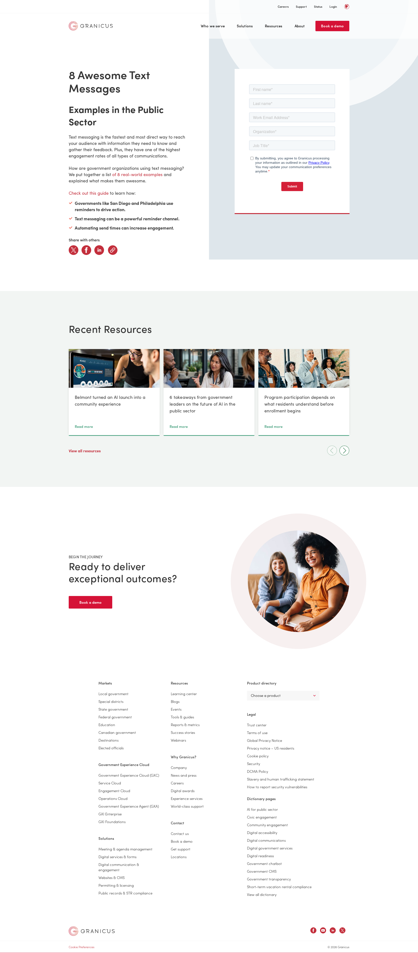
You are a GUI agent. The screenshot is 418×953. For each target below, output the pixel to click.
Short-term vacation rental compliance (279, 886)
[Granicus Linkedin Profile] (333, 931)
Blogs (175, 701)
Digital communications (266, 840)
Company (179, 767)
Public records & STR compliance (125, 892)
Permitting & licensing (116, 885)
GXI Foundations (112, 821)
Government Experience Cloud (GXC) (128, 775)
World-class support (187, 806)
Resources (273, 25)
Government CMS (261, 871)
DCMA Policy (257, 771)
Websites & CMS (111, 877)
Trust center (257, 724)
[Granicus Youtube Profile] (323, 931)
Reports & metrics (185, 724)
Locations (179, 856)
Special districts (110, 701)
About (300, 25)
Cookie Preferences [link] (81, 947)
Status (318, 6)
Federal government (115, 716)
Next (344, 450)
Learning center (184, 693)
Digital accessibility (262, 832)
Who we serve (213, 25)
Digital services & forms (117, 856)
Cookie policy (258, 755)
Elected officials (111, 747)
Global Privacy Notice (264, 740)
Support (301, 6)
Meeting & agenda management (125, 848)
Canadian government (117, 732)
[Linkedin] (99, 250)
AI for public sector (262, 809)
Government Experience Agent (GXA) (128, 806)
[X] (73, 250)
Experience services (186, 798)
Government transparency (269, 878)
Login (333, 6)
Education (106, 724)
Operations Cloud (112, 798)
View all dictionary (261, 894)
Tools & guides (182, 716)
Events (176, 709)
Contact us (180, 833)
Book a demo (332, 25)
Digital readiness (260, 855)
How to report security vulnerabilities (277, 786)
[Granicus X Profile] (342, 931)
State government (113, 709)
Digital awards (182, 790)
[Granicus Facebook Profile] (313, 931)
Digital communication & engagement (118, 867)
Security (253, 763)
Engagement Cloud (114, 790)
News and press (183, 775)
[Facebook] (86, 250)
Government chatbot (264, 863)
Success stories (183, 732)
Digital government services (269, 847)
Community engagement (267, 824)
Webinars (178, 740)
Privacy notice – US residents (270, 748)
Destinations (108, 740)
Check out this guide (89, 193)
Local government (113, 693)
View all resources (85, 450)
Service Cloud (109, 782)
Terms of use (257, 732)
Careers (283, 6)
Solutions (245, 25)
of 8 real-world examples (137, 174)
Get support (180, 848)
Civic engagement (262, 816)
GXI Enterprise (110, 813)
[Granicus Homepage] (92, 25)
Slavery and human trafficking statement (280, 779)
